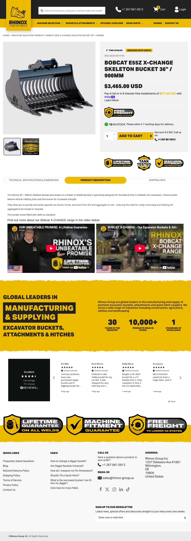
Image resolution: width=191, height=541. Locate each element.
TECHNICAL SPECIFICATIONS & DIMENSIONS (34, 180)
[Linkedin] (121, 489)
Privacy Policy (10, 485)
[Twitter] (107, 489)
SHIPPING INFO (157, 180)
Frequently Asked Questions (18, 461)
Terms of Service (12, 480)
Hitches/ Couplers (111, 23)
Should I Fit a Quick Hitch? (64, 475)
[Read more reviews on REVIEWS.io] (29, 388)
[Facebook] (100, 489)
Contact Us (172, 23)
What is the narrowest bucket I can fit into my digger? (70, 482)
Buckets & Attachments (80, 23)
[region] (117, 378)
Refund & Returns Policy (16, 470)
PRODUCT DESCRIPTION (95, 180)
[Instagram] (114, 489)
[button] (54, 377)
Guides (158, 23)
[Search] (42, 10)
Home (6, 35)
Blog (5, 465)
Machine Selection (49, 23)
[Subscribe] (184, 517)
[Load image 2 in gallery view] (30, 146)
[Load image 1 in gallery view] (12, 146)
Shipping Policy (11, 475)
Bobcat (40, 35)
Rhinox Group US (19, 536)
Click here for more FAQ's (64, 488)
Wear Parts (133, 23)
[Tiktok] (128, 489)
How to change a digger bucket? (68, 461)
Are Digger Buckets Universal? (67, 465)
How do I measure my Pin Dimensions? (71, 470)
